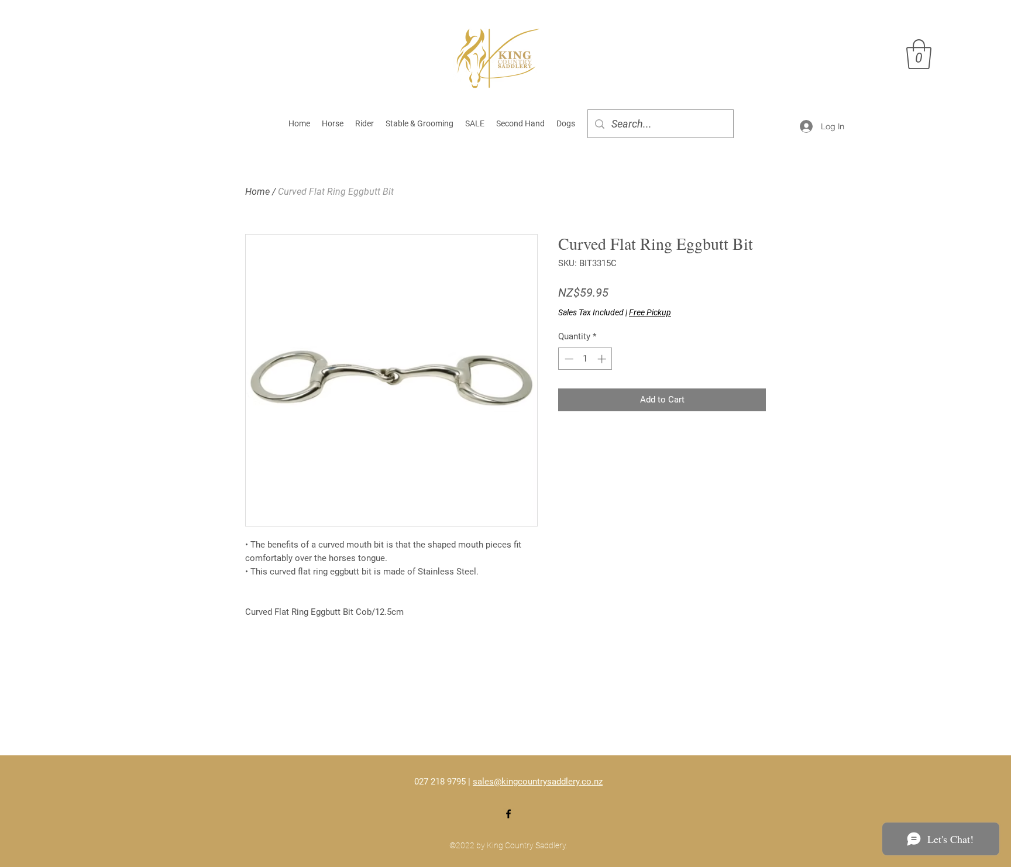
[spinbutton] (585, 359)
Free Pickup (650, 312)
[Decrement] (568, 359)
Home (257, 191)
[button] (918, 54)
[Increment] (603, 359)
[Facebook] (508, 814)
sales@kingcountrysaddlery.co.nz (538, 781)
